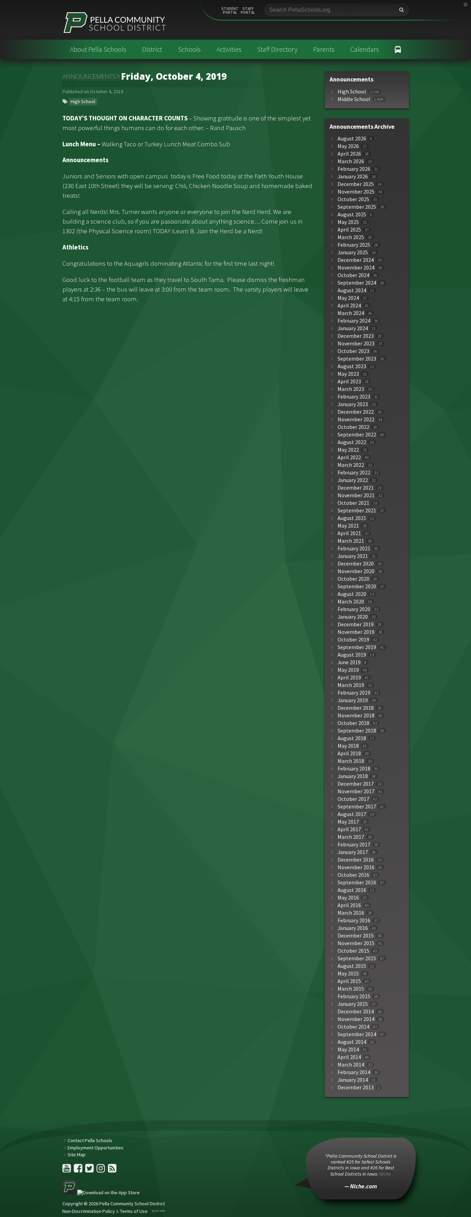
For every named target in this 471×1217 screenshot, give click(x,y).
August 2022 (352, 442)
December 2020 (356, 563)
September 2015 (357, 958)
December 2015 (356, 935)
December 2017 (356, 784)
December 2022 (356, 412)
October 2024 (353, 275)
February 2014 (354, 1072)
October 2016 (353, 875)
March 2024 (351, 313)
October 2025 (353, 199)
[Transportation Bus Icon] (398, 49)
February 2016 (354, 920)
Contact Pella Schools (90, 1140)
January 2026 (353, 176)
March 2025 (351, 237)
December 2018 (356, 708)
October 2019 (353, 639)
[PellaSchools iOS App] (101, 1192)
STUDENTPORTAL (230, 10)
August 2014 (352, 1042)
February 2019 (354, 692)
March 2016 (351, 913)
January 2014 (353, 1080)
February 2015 (354, 996)
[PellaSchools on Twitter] (90, 1170)
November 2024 (356, 267)
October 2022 (353, 427)
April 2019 (349, 677)
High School (83, 101)
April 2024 (349, 305)
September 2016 (357, 882)
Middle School (354, 99)
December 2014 (356, 1011)
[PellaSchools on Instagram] (101, 1170)
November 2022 (356, 419)
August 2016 (352, 890)
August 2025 (352, 214)
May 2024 (348, 298)
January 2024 (353, 328)
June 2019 (349, 662)
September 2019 (357, 647)
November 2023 (356, 343)
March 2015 (351, 988)
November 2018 (356, 715)
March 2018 (351, 761)
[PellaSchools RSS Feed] (112, 1170)
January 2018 (353, 776)
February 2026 (354, 169)
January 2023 (353, 404)
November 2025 (356, 191)
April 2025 (349, 229)
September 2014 (357, 1034)
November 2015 (356, 943)
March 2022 (351, 465)
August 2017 (352, 814)
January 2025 (353, 252)
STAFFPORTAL (248, 10)
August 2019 (352, 654)
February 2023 (354, 396)
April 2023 (349, 381)
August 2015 (352, 966)
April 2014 (349, 1057)
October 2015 (353, 951)
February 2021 (354, 548)
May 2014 (348, 1049)
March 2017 (351, 837)
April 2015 (349, 981)
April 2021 (349, 533)
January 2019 (353, 700)
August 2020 (352, 594)
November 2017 (356, 791)
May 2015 (348, 973)
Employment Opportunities (95, 1148)
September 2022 (357, 434)
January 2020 (353, 617)
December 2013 (356, 1087)
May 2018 (348, 746)
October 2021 (353, 503)
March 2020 (351, 601)
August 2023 (352, 366)
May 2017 (348, 821)
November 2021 (356, 495)
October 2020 (353, 579)
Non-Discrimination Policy (88, 1211)
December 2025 (356, 184)
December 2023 (356, 336)
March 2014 (351, 1064)
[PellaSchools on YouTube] (67, 1170)
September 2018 (357, 730)
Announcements (89, 76)
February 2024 (354, 320)
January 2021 (353, 556)
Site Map (77, 1154)
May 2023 (348, 374)
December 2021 (356, 487)
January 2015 (353, 1004)
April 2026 (349, 153)
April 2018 (349, 753)
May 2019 (348, 670)
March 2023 (351, 389)
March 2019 (351, 685)
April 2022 (349, 457)
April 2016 (349, 905)
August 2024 (352, 290)
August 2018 (352, 738)
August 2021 (352, 518)
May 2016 (348, 897)
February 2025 (354, 245)
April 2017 (349, 829)
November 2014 (356, 1019)
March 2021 (351, 541)
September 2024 (357, 282)
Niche (385, 1174)
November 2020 (356, 571)
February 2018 (354, 768)
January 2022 (353, 480)
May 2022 (348, 449)
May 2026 (348, 146)
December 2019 (356, 624)
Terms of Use (134, 1211)
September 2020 (357, 586)
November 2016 (356, 867)
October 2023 (353, 351)
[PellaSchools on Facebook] (78, 1170)
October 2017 (353, 799)
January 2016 (353, 928)
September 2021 (357, 510)
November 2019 (356, 632)
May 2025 (348, 222)
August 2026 (352, 138)
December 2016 (356, 859)
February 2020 (354, 609)
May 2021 (348, 525)
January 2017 (353, 852)
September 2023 (357, 358)
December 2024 (356, 260)
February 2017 (354, 844)
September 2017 (357, 806)
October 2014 (353, 1026)
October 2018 (353, 723)
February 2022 (354, 472)
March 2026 (351, 161)
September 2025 (357, 207)
